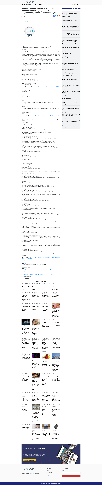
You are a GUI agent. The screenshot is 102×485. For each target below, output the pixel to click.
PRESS (35, 4)
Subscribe (71, 476)
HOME (23, 4)
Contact (48, 475)
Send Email (26, 263)
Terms (48, 470)
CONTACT (40, 4)
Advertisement (50, 474)
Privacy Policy (49, 472)
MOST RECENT (29, 4)
